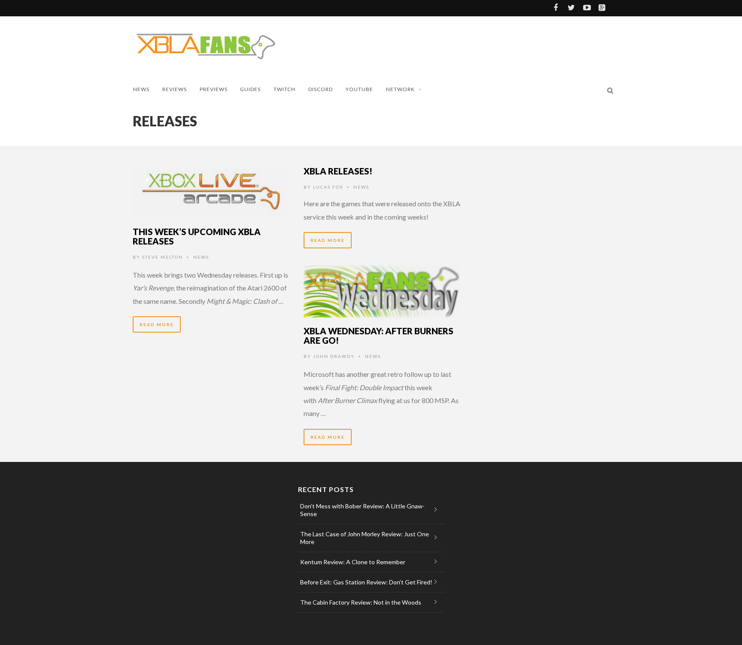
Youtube (359, 89)
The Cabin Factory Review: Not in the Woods (360, 602)
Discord (320, 89)
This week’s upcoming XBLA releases (197, 236)
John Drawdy (334, 356)
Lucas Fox (328, 187)
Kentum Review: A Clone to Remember (352, 562)
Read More (157, 324)
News (141, 89)
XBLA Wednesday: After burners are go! (378, 335)
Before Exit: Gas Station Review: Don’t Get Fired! (366, 582)
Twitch (284, 89)
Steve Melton (162, 257)
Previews (214, 89)
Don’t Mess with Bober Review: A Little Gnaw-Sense (362, 509)
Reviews (174, 89)
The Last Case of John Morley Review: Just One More (364, 537)
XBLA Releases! (338, 171)
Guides (250, 89)
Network (400, 89)
